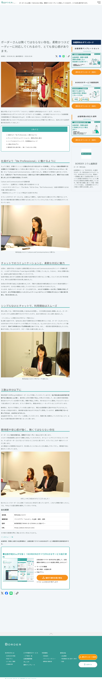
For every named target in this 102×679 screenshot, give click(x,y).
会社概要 (64, 656)
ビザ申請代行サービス (31, 653)
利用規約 (45, 656)
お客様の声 (9, 664)
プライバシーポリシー (49, 658)
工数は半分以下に (13, 144)
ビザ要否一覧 (28, 656)
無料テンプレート (29, 665)
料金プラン (9, 658)
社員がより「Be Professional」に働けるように (22, 135)
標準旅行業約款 (47, 661)
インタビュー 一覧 (7, 537)
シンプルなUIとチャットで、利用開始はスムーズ (23, 141)
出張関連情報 (28, 659)
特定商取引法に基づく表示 (69, 658)
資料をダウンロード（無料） (86, 72)
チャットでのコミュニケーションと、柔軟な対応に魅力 (25, 138)
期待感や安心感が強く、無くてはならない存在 (22, 147)
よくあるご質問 (10, 661)
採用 (62, 661)
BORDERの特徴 (10, 656)
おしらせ (26, 662)
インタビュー (13, 3)
